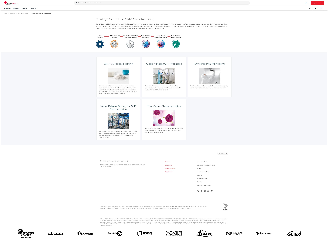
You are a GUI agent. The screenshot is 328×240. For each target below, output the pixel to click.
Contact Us (168, 165)
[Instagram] (201, 191)
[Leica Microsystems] (204, 234)
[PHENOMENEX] (263, 233)
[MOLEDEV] (234, 233)
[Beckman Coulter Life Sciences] (11, 3)
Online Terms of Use (203, 171)
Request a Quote (317, 3)
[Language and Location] (321, 8)
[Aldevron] (85, 233)
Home (5, 13)
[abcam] (55, 233)
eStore (307, 2)
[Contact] (310, 8)
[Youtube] (212, 191)
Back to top (223, 153)
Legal (199, 168)
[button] (76, 2)
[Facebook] (198, 191)
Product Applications (23, 13)
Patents (199, 175)
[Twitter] (208, 191)
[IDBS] (144, 233)
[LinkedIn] (205, 191)
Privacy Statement (202, 178)
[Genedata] (115, 233)
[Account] (315, 8)
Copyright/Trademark (203, 162)
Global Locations (170, 168)
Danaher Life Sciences (204, 185)
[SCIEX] (293, 234)
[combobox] (162, 3)
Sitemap (199, 181)
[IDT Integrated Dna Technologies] (174, 234)
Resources (12, 13)
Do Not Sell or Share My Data (206, 165)
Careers (167, 162)
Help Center (168, 171)
